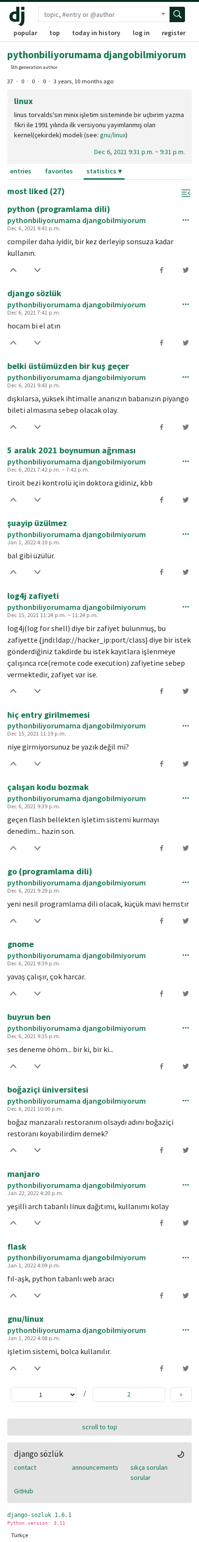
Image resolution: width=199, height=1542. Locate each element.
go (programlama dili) (49, 871)
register (173, 32)
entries (20, 171)
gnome (20, 943)
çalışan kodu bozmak (48, 786)
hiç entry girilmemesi (48, 714)
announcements (95, 1467)
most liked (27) (36, 191)
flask (17, 1246)
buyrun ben (29, 1016)
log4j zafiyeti (33, 595)
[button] (186, 193)
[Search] (177, 14)
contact (25, 1467)
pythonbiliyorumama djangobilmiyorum (96, 54)
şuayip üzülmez (37, 522)
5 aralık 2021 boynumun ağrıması (71, 450)
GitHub (23, 1491)
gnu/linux (113, 135)
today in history (96, 32)
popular (25, 32)
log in (141, 32)
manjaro (23, 1173)
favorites (59, 171)
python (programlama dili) (58, 208)
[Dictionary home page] (19, 16)
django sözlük (34, 293)
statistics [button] (101, 171)
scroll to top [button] (99, 1427)
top (54, 32)
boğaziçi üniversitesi (47, 1089)
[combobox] (97, 14)
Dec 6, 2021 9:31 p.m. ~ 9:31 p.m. (139, 151)
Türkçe (19, 1535)
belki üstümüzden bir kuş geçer (68, 365)
